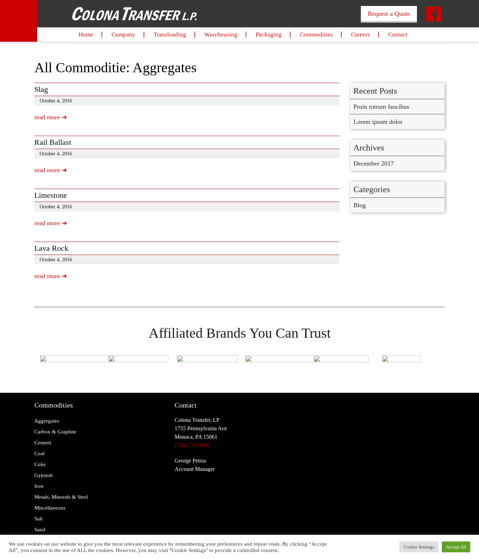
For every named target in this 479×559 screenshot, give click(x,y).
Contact (397, 34)
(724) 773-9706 (192, 445)
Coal (39, 453)
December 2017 (373, 163)
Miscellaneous (50, 508)
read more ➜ (50, 117)
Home (86, 34)
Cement (42, 442)
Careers (360, 34)
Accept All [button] (456, 547)
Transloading (170, 34)
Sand (39, 529)
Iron (38, 486)
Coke (40, 464)
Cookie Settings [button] (419, 547)
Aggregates (46, 421)
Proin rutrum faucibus (381, 106)
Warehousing (220, 34)
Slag (41, 89)
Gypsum (43, 475)
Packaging (269, 34)
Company (123, 34)
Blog (359, 205)
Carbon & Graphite (55, 432)
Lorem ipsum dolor (378, 121)
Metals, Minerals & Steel (61, 497)
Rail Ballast (52, 142)
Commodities (316, 34)
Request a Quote (389, 13)
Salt (38, 518)
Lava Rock (51, 248)
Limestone (50, 195)
